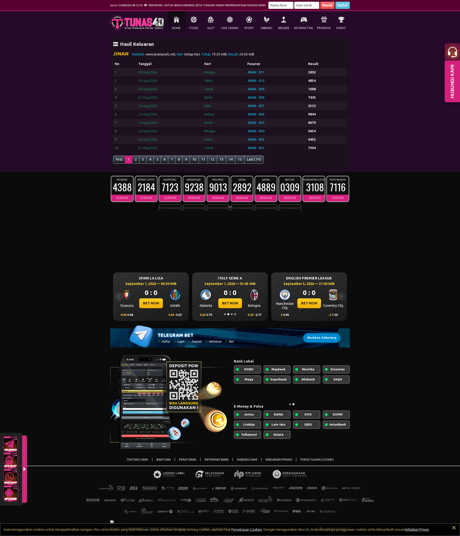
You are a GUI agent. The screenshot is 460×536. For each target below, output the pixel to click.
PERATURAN (187, 459)
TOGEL (194, 28)
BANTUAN (163, 459)
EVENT (341, 28)
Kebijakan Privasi (416, 529)
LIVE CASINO (230, 28)
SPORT (249, 28)
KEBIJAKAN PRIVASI (279, 459)
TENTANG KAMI (137, 459)
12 (212, 159)
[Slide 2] (228, 314)
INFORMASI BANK (217, 459)
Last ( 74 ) (254, 159)
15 (240, 159)
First (119, 159)
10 (194, 159)
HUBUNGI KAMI (247, 459)
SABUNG (266, 28)
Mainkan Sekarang (321, 337)
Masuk (327, 5)
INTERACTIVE (303, 28)
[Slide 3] (232, 314)
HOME (176, 28)
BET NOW (135, 303)
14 (231, 159)
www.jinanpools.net (160, 54)
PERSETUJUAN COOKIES (317, 459)
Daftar (342, 5)
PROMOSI (324, 28)
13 (222, 159)
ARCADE (283, 28)
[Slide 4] (235, 314)
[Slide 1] (225, 314)
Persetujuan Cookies (246, 529)
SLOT (211, 28)
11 (203, 159)
